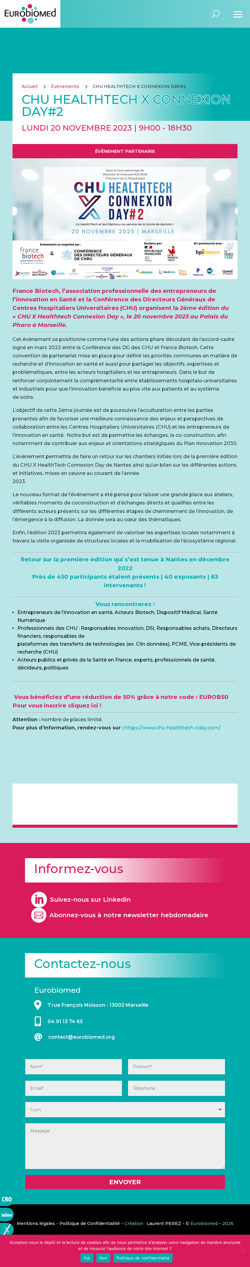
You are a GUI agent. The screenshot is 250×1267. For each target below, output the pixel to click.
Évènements (65, 86)
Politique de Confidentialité (89, 1223)
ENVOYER (125, 1182)
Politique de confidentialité (143, 1257)
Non (103, 1257)
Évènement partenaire (125, 151)
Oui (87, 1257)
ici (94, 705)
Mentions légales (36, 1223)
